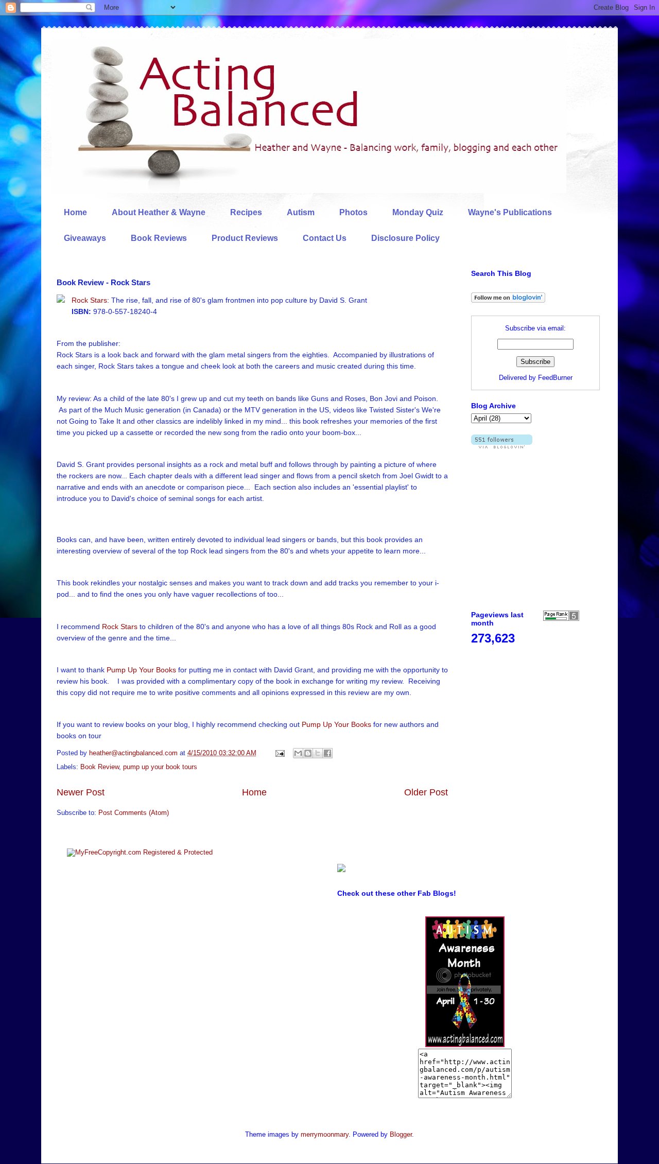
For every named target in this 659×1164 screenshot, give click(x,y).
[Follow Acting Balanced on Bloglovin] (508, 300)
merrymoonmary (325, 1134)
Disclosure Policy (405, 238)
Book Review (99, 767)
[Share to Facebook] (327, 753)
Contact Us (324, 238)
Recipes (246, 212)
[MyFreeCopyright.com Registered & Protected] (140, 852)
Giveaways (85, 238)
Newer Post (81, 792)
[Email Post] (279, 753)
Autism (301, 212)
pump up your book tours (160, 767)
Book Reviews (159, 238)
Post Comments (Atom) (133, 812)
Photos (353, 212)
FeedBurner (555, 377)
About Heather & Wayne (158, 212)
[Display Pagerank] (561, 618)
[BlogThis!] (308, 753)
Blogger (401, 1134)
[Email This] (298, 753)
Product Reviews (245, 238)
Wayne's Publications (510, 212)
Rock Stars (89, 300)
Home (75, 212)
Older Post (426, 792)
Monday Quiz (417, 212)
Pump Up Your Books (141, 670)
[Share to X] (318, 753)
